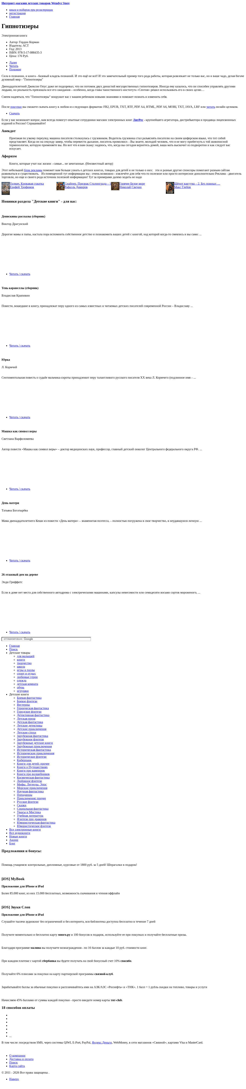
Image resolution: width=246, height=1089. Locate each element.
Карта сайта (17, 1066)
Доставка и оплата (21, 1059)
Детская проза (26, 718)
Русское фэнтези (27, 801)
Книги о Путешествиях (32, 767)
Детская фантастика (30, 722)
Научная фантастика (30, 791)
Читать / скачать (19, 274)
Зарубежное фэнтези (30, 739)
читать (210, 106)
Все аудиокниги (19, 833)
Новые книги (18, 836)
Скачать (14, 113)
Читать (13, 66)
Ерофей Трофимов (22, 187)
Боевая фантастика (29, 697)
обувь (20, 687)
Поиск (13, 649)
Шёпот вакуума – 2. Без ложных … (197, 183)
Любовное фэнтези (29, 781)
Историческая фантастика (34, 749)
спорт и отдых (26, 673)
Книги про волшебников (33, 774)
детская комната (27, 684)
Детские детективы (29, 725)
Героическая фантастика (33, 708)
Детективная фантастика (33, 715)
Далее (13, 62)
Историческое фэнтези (32, 756)
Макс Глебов (182, 187)
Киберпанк (24, 760)
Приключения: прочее (31, 798)
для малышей (25, 656)
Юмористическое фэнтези (34, 826)
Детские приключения (31, 729)
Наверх (14, 1079)
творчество (24, 663)
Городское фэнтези (29, 711)
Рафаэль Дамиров (76, 187)
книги (21, 659)
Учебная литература (30, 815)
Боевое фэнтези (27, 701)
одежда (21, 680)
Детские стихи (26, 732)
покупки (16, 106)
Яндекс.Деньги (102, 1042)
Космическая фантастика (33, 777)
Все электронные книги (25, 829)
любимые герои (27, 677)
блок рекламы (33, 170)
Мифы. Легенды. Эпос (32, 784)
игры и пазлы (26, 670)
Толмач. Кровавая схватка (27, 183)
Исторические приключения (35, 753)
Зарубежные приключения (34, 746)
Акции (13, 840)
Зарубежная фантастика (32, 736)
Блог (12, 843)
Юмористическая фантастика (36, 822)
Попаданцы (24, 794)
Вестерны (23, 704)
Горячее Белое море (132, 183)
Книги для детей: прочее (33, 763)
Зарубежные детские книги (35, 742)
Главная (14, 645)
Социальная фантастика (32, 808)
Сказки (21, 805)
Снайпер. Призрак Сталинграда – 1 (88, 183)
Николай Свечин (130, 187)
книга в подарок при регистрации (31, 9)
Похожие (15, 69)
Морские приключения (32, 788)
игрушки (23, 690)
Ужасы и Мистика (29, 812)
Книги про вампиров (31, 770)
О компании (17, 1055)
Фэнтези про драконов (32, 819)
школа (21, 666)
